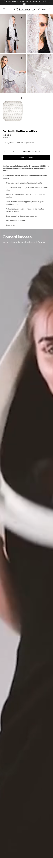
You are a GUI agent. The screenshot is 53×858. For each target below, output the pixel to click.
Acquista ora (26, 157)
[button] (4, 9)
